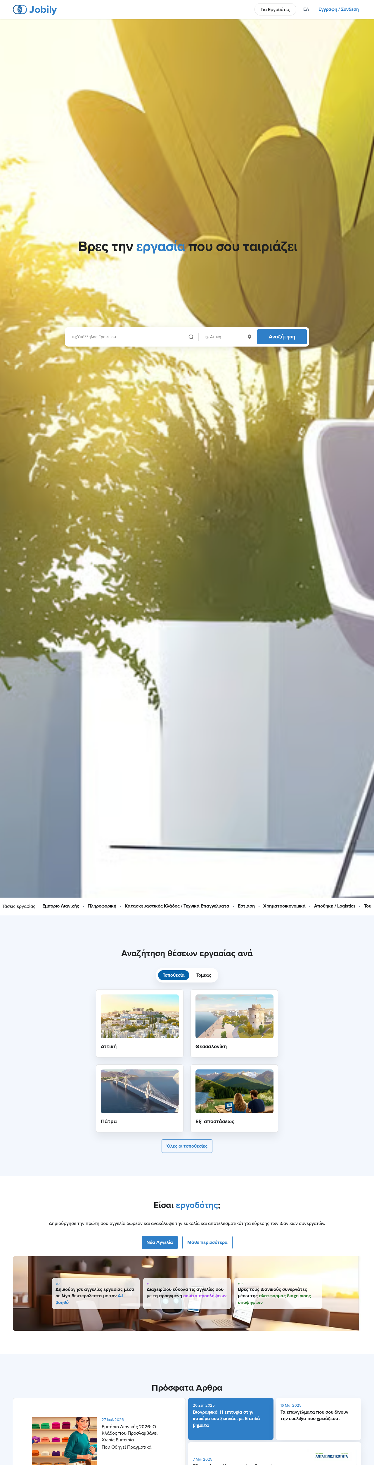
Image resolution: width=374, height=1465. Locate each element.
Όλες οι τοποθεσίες (187, 1146)
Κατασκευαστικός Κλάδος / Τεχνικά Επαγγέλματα (177, 906)
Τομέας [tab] (203, 975)
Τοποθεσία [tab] (174, 975)
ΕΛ (306, 9)
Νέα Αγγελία (159, 1242)
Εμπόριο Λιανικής (60, 906)
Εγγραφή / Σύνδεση (338, 9)
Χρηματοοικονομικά (284, 906)
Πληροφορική (102, 906)
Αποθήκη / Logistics (335, 906)
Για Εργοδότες (275, 9)
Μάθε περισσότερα (207, 1242)
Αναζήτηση (282, 336)
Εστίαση (246, 906)
